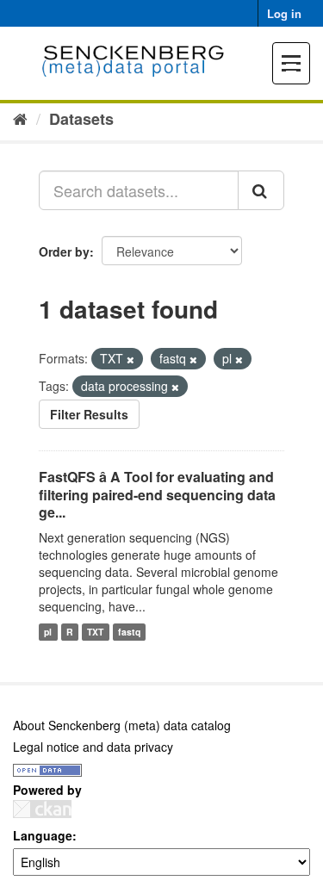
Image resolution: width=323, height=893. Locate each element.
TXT (95, 631)
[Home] (20, 118)
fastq (129, 631)
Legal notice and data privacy (93, 746)
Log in (284, 13)
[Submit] (261, 190)
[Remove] (130, 359)
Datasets (81, 119)
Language (42, 835)
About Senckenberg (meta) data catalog (122, 725)
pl (48, 631)
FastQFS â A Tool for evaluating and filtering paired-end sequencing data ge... (157, 495)
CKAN (42, 809)
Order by (64, 251)
